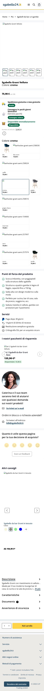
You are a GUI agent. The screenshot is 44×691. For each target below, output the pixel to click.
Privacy (38, 675)
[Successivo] (36, 510)
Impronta (22, 678)
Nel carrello (27, 626)
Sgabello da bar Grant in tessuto (18, 523)
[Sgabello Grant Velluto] (22, 44)
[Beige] (6, 529)
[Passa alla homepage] (12, 4)
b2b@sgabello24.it (14, 423)
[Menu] (28, 4)
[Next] (39, 354)
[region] (22, 510)
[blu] (21, 529)
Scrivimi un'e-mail (15, 408)
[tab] (21, 584)
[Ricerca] (34, 4)
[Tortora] (11, 529)
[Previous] (4, 354)
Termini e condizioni (11, 675)
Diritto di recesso (27, 675)
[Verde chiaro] (16, 529)
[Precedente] (7, 510)
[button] (4, 133)
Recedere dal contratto (16, 684)
